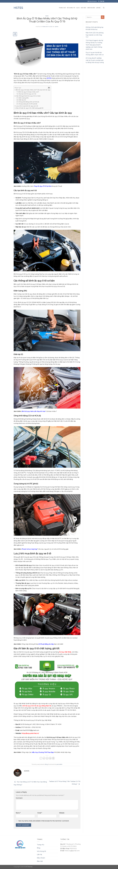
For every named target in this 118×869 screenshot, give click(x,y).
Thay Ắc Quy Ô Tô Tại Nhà (42, 186)
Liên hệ (98, 7)
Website (61, 813)
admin (56, 26)
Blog (78, 7)
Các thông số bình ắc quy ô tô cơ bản (28, 96)
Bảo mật (83, 7)
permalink (59, 764)
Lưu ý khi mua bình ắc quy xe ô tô (27, 106)
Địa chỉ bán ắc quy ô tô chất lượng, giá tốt (29, 108)
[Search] (103, 7)
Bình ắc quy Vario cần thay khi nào (33, 411)
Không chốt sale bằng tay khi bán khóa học (94, 28)
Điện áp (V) (22, 100)
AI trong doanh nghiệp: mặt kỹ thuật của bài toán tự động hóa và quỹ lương (95, 60)
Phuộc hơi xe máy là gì (29, 549)
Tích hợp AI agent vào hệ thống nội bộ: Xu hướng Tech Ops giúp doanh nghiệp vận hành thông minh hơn (94, 45)
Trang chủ (62, 7)
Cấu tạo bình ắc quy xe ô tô (27, 94)
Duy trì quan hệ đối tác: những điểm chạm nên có (95, 54)
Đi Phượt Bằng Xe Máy (46, 644)
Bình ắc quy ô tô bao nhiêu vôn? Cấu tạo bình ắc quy (33, 90)
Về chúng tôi (71, 7)
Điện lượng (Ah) (24, 98)
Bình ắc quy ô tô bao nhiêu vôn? (28, 92)
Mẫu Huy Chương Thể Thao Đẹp (43, 752)
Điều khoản (91, 7)
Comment (19, 798)
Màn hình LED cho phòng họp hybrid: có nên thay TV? (94, 35)
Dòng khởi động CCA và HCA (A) (29, 102)
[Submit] (102, 17)
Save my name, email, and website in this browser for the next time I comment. (43, 821)
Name (18, 813)
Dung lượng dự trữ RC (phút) (28, 104)
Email (39, 813)
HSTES (18, 7)
